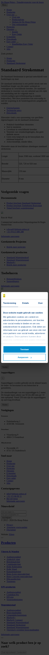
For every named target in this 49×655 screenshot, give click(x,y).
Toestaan (24, 349)
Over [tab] (40, 303)
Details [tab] (25, 303)
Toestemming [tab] (9, 303)
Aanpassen (23, 357)
